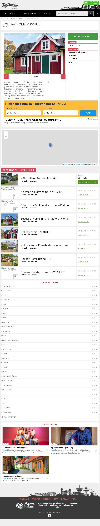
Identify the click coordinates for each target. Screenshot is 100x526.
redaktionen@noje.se (53, 512)
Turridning (5, 408)
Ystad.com (4, 18)
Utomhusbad (6, 412)
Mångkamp (5, 358)
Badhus (4, 295)
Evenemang (30, 13)
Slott (3, 399)
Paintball (4, 372)
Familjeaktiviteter (8, 327)
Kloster (4, 345)
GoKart (4, 336)
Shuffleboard (6, 385)
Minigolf (4, 363)
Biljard (3, 304)
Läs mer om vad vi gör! (67, 506)
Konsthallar (6, 349)
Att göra (10, 13)
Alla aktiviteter (10, 417)
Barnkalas (5, 300)
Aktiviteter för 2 (7, 286)
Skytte (3, 394)
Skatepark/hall (7, 390)
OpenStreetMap (80, 164)
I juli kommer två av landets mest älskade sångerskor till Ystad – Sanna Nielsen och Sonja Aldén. (22, 479)
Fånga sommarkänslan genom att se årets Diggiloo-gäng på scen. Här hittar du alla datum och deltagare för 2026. (22, 451)
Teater (3, 403)
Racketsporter (7, 381)
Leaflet (65, 164)
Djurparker (5, 322)
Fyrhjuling (5, 331)
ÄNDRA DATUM (83, 195)
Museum (4, 367)
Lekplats (4, 354)
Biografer (5, 309)
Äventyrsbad (6, 291)
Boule (3, 313)
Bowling (4, 318)
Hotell (12, 18)
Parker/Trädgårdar (9, 376)
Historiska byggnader (10, 340)
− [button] (6, 136)
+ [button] (6, 133)
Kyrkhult (21, 18)
